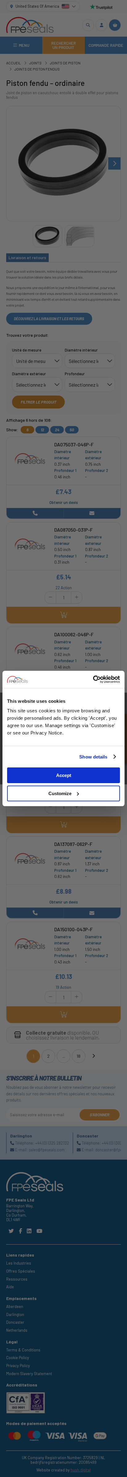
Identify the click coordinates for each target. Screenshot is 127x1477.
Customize (60, 793)
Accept (63, 775)
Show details (93, 756)
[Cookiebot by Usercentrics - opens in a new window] (93, 679)
